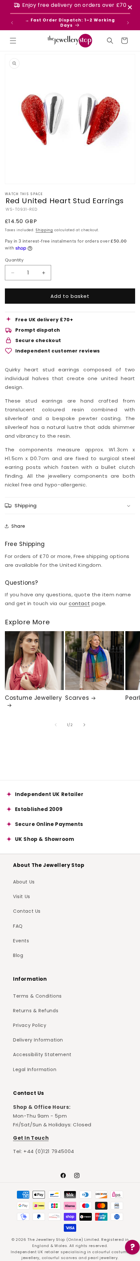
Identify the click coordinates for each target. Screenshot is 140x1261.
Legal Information (34, 1069)
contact (79, 603)
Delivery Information (38, 1040)
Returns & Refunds (35, 1010)
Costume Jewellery (33, 698)
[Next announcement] (128, 23)
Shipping (44, 230)
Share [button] (18, 526)
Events (21, 940)
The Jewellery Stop (46, 1239)
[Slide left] (56, 725)
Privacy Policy (29, 1025)
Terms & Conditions (37, 996)
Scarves (77, 697)
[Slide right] (84, 725)
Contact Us (27, 911)
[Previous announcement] (12, 23)
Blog (18, 955)
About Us (24, 882)
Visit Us (21, 896)
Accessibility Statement (42, 1054)
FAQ (18, 926)
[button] (13, 40)
